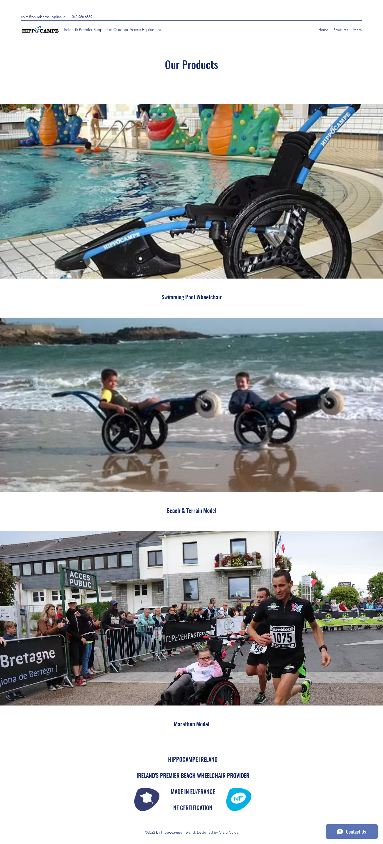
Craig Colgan (229, 832)
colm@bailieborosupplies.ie (43, 16)
